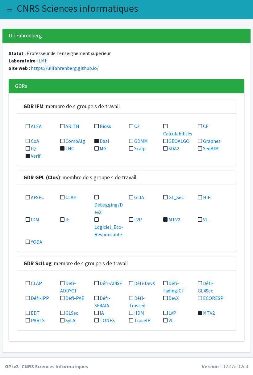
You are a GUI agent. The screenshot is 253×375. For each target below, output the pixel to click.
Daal (104, 141)
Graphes (212, 141)
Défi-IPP (40, 298)
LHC (69, 148)
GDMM (141, 141)
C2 (136, 126)
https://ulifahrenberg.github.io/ (65, 68)
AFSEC (37, 197)
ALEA (36, 126)
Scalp (140, 148)
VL (205, 219)
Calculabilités (177, 133)
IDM (35, 219)
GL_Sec (176, 197)
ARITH (72, 126)
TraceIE (142, 320)
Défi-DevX (144, 283)
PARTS (38, 320)
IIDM (139, 313)
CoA (35, 141)
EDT (35, 313)
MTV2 (174, 219)
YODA (36, 242)
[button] (9, 9)
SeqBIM (211, 148)
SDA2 (173, 148)
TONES (107, 320)
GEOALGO (178, 141)
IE (67, 219)
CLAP (71, 197)
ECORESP (213, 298)
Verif (36, 156)
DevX (173, 298)
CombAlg (75, 141)
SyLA (70, 320)
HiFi (207, 197)
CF (205, 126)
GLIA (139, 197)
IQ (33, 148)
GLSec (71, 313)
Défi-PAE (74, 298)
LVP (138, 219)
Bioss (105, 126)
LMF (43, 61)
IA (102, 313)
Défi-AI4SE (111, 283)
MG (103, 148)
